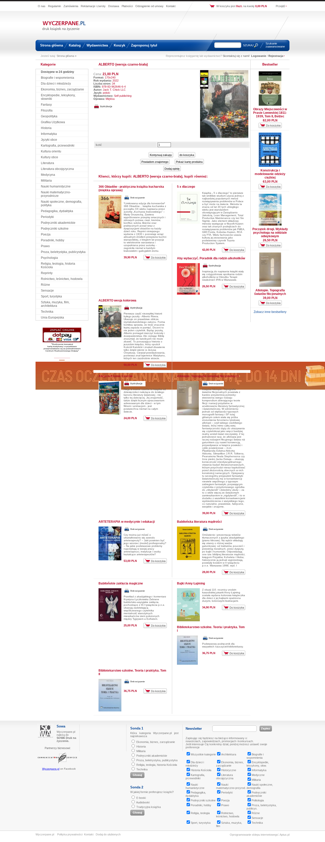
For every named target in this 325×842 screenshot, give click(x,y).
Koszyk (119, 45)
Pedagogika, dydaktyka (57, 211)
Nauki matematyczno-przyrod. (231, 786)
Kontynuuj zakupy (161, 154)
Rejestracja (275, 55)
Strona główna (51, 45)
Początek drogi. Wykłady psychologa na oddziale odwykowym (270, 232)
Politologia (258, 800)
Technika (47, 311)
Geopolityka (49, 116)
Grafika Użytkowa (53, 122)
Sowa (61, 726)
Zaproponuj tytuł (144, 45)
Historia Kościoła (201, 770)
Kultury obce (49, 157)
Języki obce (49, 139)
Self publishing (123, 95)
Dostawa (113, 6)
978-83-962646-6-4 (114, 86)
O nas (41, 6)
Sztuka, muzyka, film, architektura (55, 304)
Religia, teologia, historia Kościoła (156, 764)
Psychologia (49, 258)
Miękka (110, 98)
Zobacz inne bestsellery (270, 312)
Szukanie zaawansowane (275, 45)
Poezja (46, 234)
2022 (115, 80)
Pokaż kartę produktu (189, 161)
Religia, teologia (200, 813)
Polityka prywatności (70, 834)
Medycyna (48, 175)
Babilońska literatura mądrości (199, 521)
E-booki (141, 797)
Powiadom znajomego (154, 161)
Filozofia (47, 110)
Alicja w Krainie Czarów (116, 376)
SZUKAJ (248, 45)
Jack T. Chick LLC (114, 89)
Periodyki (47, 217)
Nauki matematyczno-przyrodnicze (56, 194)
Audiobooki (143, 802)
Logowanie (258, 55)
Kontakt (170, 6)
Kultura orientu (51, 151)
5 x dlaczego (186, 186)
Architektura (228, 754)
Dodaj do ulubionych (108, 834)
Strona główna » (66, 55)
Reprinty (47, 273)
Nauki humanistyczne (56, 186)
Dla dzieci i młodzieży (56, 83)
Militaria (46, 180)
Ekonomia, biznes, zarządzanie (62, 89)
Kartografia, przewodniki (57, 145)
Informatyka (49, 134)
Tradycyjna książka (148, 806)
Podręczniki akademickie (58, 223)
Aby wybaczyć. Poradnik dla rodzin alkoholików (211, 258)
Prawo (45, 246)
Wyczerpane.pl (50, 768)
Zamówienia (70, 6)
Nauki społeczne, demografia (260, 786)
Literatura (47, 163)
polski (106, 92)
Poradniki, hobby (52, 240)
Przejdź (280, 6)
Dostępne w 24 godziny (57, 72)
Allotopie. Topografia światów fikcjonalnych (208, 376)
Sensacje (47, 290)
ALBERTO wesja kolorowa (117, 300)
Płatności (127, 6)
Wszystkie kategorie (203, 754)
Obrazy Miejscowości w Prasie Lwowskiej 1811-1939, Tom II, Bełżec (270, 112)
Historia (46, 128)
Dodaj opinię (172, 168)
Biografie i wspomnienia (57, 78)
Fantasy (46, 104)
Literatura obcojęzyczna (57, 169)
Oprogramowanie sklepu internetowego (254, 834)
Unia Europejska (52, 317)
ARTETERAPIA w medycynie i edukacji (127, 521)
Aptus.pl (284, 834)
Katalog (75, 45)
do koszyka (187, 154)
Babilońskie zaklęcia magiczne (121, 583)
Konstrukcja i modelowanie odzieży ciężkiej (270, 174)
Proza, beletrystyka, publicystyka (63, 252)
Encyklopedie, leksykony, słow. (258, 764)
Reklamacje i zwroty (93, 6)
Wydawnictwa (97, 45)
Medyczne (258, 774)
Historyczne (228, 770)
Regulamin (54, 6)
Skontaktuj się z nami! (236, 55)
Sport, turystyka (51, 296)
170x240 (110, 77)
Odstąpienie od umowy (149, 6)
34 (113, 83)
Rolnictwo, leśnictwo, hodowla (62, 279)
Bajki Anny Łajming (191, 583)
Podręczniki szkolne (55, 228)
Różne (45, 285)
